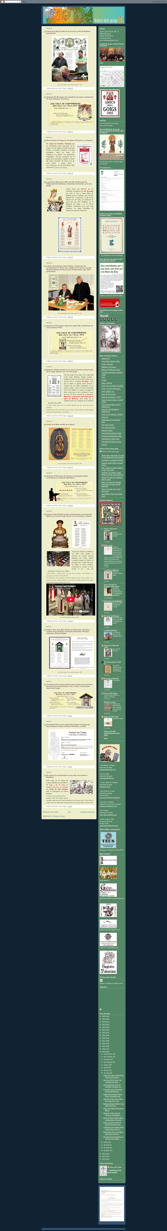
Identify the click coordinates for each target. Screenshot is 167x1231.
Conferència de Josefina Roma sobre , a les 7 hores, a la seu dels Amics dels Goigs (69, 686)
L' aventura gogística (111, 570)
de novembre (108, 1057)
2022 (104, 1027)
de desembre (108, 1054)
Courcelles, (112, 460)
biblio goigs (108, 545)
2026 (104, 1016)
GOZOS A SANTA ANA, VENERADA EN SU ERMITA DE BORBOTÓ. (117, 592)
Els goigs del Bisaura (111, 616)
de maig (107, 1073)
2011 (104, 1156)
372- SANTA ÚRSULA (116, 650)
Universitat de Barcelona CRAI (112, 436)
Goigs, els (105, 417)
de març (107, 1145)
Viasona (104, 444)
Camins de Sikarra (61, 167)
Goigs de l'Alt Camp (111, 717)
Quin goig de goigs (108, 425)
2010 (104, 1159)
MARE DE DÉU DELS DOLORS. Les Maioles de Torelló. (118, 620)
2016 (104, 1043)
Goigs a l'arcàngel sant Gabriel (117, 534)
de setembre (108, 1062)
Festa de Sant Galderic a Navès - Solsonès (111, 696)
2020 (104, 1033)
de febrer (107, 1148)
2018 (104, 1038)
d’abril (106, 1142)
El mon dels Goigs (110, 693)
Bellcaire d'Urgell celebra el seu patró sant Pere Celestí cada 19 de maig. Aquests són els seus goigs (69, 370)
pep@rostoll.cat (105, 787)
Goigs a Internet (107, 383)
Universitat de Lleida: (110, 439)
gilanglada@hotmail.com (108, 769)
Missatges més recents (50, 812)
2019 (104, 1035)
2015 (104, 1046)
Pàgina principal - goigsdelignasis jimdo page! (112, 733)
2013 (104, 1052)
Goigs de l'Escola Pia (109, 394)
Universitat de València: (111, 442)
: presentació (69, 268)
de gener (107, 1150)
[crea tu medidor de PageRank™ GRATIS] (101, 1010)
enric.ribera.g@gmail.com (108, 815)
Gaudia (104, 380)
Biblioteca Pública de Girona (111, 370)
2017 (104, 1041)
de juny (106, 1070)
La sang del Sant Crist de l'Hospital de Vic (118, 634)
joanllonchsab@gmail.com (108, 806)
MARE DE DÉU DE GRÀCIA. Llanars (117, 604)
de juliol (106, 1067)
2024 (104, 1022)
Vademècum (106, 358)
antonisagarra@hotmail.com (109, 826)
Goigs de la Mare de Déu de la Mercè (60, 424)
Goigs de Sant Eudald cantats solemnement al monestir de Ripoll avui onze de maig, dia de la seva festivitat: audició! (69, 515)
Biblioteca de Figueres (109, 367)
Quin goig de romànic (109, 428)
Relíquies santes (107, 430)
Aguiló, (107, 364)
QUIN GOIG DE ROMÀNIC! (113, 601)
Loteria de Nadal (118, 718)
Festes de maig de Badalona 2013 (55, 796)
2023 (104, 1024)
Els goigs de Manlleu (111, 678)
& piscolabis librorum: (111, 361)
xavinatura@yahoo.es (107, 778)
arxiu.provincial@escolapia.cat (110, 797)
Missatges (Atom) (59, 816)
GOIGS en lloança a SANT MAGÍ (117, 573)
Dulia (103, 377)
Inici (69, 812)
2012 (104, 1154)
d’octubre (107, 1059)
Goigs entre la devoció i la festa (112, 414)
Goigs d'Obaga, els (108, 391)
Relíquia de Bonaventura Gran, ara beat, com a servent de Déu (117, 707)
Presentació (116, 680)
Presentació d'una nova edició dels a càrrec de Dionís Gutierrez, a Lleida (68, 725)
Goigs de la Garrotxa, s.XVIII (111, 397)
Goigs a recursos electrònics (111, 389)
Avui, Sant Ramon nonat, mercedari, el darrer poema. (117, 668)
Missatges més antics (87, 812)
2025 (104, 1019)
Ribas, (111, 484)
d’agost (106, 1065)
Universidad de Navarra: (111, 433)
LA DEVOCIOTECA (110, 631)
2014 (104, 1049)
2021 (104, 1030)
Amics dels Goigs (115, 1167)
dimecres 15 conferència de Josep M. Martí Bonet (67, 477)
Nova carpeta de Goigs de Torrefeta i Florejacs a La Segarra (69, 140)
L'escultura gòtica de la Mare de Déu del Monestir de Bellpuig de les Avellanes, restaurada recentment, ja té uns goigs (69, 184)
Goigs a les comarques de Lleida (112, 386)
